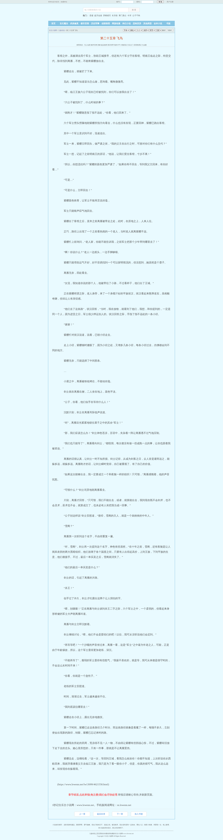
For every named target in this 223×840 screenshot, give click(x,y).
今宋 (129, 15)
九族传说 (61, 30)
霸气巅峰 (87, 825)
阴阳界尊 (79, 825)
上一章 (82, 814)
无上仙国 (87, 45)
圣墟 (91, 15)
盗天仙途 (98, 15)
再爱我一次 (157, 825)
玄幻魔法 (64, 23)
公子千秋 (136, 15)
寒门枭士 (122, 15)
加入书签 (139, 814)
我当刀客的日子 (97, 825)
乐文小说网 (64, 15)
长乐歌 (115, 15)
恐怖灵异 (137, 23)
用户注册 (170, 2)
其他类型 (147, 23)
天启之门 (130, 45)
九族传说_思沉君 (95, 833)
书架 (168, 23)
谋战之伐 (107, 825)
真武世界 (110, 45)
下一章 (120, 814)
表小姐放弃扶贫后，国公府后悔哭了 (110, 828)
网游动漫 (116, 23)
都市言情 (85, 23)
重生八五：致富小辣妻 (144, 825)
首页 (53, 23)
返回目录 (101, 814)
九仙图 (144, 45)
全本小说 (158, 23)
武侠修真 (74, 23)
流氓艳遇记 (138, 45)
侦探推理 (106, 23)
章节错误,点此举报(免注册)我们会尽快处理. (93, 794)
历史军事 (95, 23)
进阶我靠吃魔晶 (69, 825)
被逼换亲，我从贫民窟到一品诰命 (123, 825)
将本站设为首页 (53, 2)
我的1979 (117, 45)
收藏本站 (64, 2)
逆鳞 (99, 45)
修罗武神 (94, 45)
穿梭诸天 (107, 15)
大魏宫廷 (124, 45)
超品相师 (104, 45)
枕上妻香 (166, 825)
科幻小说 (126, 23)
